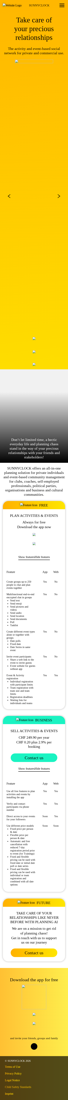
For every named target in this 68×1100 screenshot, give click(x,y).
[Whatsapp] (38, 1053)
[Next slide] (59, 196)
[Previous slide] (9, 196)
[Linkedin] (45, 1053)
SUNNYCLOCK (39, 5)
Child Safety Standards (18, 1087)
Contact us (34, 758)
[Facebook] (23, 1053)
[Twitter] (30, 1053)
